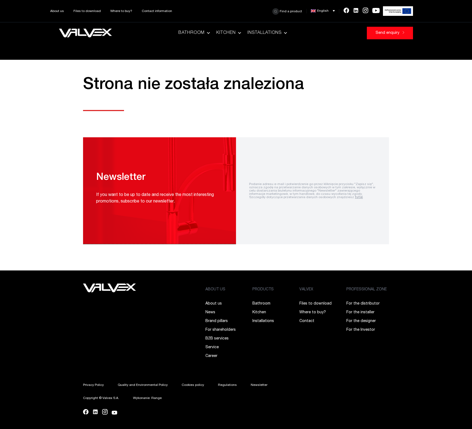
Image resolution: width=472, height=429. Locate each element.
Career (211, 356)
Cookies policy (193, 385)
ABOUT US (215, 289)
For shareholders (220, 330)
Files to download (87, 11)
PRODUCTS (263, 289)
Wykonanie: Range (147, 398)
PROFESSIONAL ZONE (366, 289)
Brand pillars (216, 321)
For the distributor (363, 304)
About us (57, 11)
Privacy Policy (93, 385)
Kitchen (226, 33)
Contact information (157, 11)
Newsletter (259, 385)
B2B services (217, 339)
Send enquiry (388, 33)
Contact (306, 321)
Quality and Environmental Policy (143, 385)
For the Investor (360, 330)
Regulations (227, 385)
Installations (264, 33)
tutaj (359, 197)
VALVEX (306, 289)
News (210, 312)
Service (212, 347)
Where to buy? (121, 11)
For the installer (360, 312)
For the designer (361, 321)
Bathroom (191, 33)
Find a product (290, 11)
